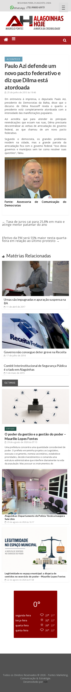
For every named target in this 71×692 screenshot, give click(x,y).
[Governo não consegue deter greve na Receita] (35, 315)
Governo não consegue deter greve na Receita (35, 352)
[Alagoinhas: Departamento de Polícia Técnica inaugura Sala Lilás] (34, 470)
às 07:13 (22, 442)
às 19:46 (21, 92)
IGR (46, 681)
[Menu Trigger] (63, 7)
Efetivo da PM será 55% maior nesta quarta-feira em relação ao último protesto (34, 239)
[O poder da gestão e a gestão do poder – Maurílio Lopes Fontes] (35, 390)
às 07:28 (20, 579)
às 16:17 (20, 522)
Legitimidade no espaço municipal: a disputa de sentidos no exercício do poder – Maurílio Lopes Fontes (35, 575)
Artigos (10, 429)
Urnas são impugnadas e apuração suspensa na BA (35, 301)
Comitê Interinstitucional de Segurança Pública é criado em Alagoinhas (35, 367)
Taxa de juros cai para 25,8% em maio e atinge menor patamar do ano (33, 223)
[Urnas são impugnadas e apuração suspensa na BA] (35, 262)
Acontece (13, 59)
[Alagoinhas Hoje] (35, 14)
